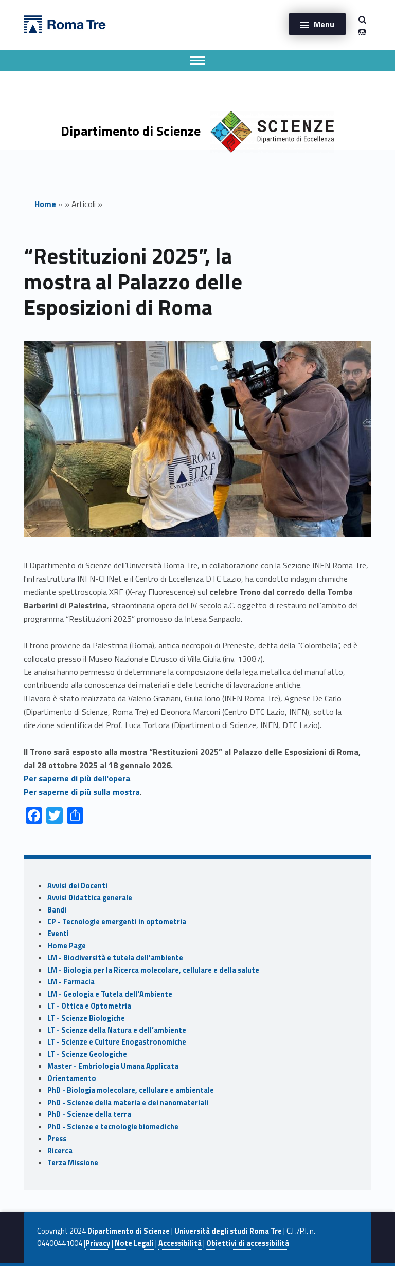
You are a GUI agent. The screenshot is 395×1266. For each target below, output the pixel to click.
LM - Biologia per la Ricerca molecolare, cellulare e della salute (153, 970)
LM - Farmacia (71, 982)
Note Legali (134, 1243)
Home (45, 204)
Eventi (58, 933)
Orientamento (71, 1078)
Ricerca (60, 1151)
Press (56, 1138)
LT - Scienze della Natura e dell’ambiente (116, 1030)
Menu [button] (324, 24)
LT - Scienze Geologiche (87, 1054)
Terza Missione (72, 1162)
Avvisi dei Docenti (77, 885)
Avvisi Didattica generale (89, 897)
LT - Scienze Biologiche (86, 1018)
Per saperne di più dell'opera (77, 778)
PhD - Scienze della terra (89, 1114)
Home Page (66, 946)
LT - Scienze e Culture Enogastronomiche (116, 1042)
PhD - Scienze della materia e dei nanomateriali (127, 1102)
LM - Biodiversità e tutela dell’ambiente (115, 957)
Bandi (57, 910)
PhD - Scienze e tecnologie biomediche (112, 1126)
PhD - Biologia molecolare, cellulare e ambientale (130, 1090)
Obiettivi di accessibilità (247, 1243)
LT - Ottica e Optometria (89, 1006)
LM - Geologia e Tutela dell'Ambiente (109, 994)
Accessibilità (180, 1243)
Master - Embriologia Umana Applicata (112, 1066)
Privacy (97, 1243)
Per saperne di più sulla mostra (82, 792)
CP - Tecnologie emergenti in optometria (116, 921)
